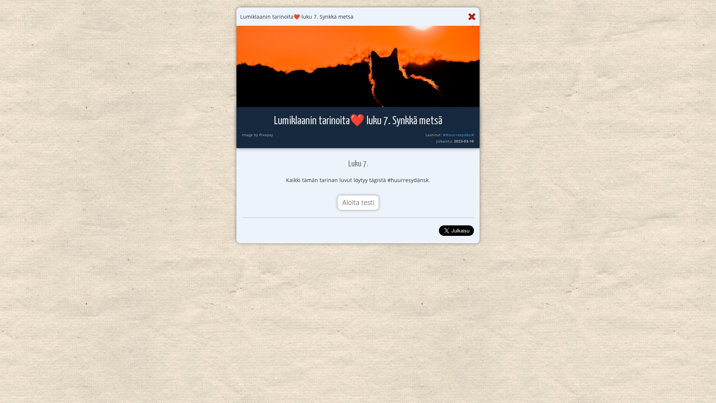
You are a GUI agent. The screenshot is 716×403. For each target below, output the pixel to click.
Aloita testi (358, 202)
